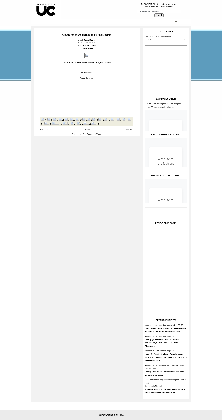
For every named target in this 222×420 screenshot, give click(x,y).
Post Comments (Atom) (92, 134)
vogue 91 (170, 336)
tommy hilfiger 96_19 (175, 325)
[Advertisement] (97, 21)
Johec (147, 380)
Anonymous (149, 325)
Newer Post (45, 130)
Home (87, 130)
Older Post (129, 130)
